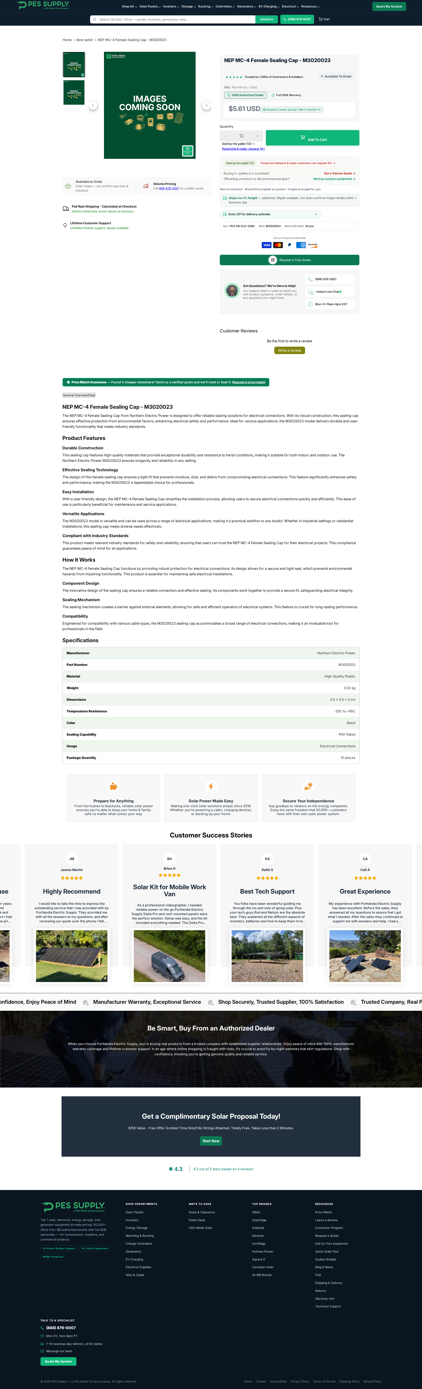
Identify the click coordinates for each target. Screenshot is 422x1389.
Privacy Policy (300, 1381)
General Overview (75, 395)
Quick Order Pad (326, 1251)
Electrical (289, 6)
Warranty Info (324, 1298)
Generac (258, 1235)
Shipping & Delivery (329, 1283)
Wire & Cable (135, 1275)
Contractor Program (329, 1227)
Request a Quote (326, 1235)
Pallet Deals (197, 1220)
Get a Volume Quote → (340, 173)
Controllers (224, 6)
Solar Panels (149, 6)
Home (67, 40)
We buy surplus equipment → (334, 179)
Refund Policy (373, 1381)
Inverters (169, 6)
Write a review (289, 350)
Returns (320, 1290)
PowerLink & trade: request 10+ (243, 149)
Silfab (256, 1212)
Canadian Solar (263, 1267)
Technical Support (328, 1306)
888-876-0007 (169, 188)
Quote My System (389, 6)
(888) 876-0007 (326, 279)
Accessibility (278, 1381)
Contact (261, 1381)
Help (92, 395)
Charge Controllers (139, 1243)
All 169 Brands (262, 1275)
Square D (258, 1259)
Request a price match (249, 382)
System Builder (325, 1259)
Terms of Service (324, 1381)
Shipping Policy (349, 1381)
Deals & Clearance (202, 1212)
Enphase (258, 1227)
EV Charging (267, 6)
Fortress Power (262, 1251)
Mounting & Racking (140, 1235)
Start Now (211, 1141)
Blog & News (324, 1267)
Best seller (85, 40)
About (248, 1381)
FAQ (318, 1275)
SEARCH (266, 19)
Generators (245, 6)
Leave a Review (326, 1220)
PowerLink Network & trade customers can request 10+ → (298, 163)
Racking (204, 6)
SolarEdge (259, 1220)
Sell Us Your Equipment (331, 1243)
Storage (187, 6)
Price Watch (323, 1212)
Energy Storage (136, 1227)
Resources (308, 6)
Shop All (128, 6)
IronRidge (259, 1243)
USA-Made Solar (200, 1227)
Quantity (226, 126)
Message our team (59, 1351)
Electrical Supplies (138, 1267)
